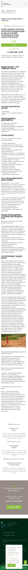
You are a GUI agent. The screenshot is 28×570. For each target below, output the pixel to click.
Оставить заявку (14, 507)
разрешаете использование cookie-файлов (12, 557)
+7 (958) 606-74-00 (15, 52)
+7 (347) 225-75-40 (8, 532)
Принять (11, 565)
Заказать (14, 45)
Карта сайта (6, 544)
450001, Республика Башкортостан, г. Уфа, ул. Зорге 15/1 (15, 540)
